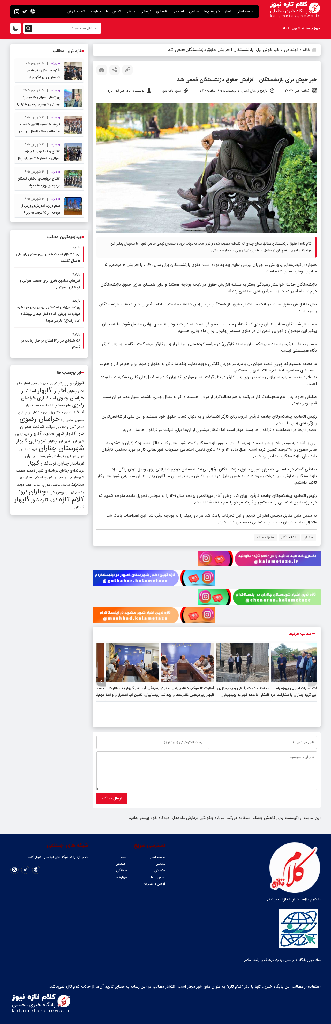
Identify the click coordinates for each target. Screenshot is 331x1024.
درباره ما (95, 11)
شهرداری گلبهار (31, 441)
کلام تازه (71, 499)
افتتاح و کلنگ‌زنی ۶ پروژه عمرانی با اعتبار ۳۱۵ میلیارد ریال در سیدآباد (38, 158)
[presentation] (312, 681)
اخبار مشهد (22, 383)
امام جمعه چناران (59, 405)
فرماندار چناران (70, 463)
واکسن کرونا (76, 492)
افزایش (308, 537)
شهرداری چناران (59, 441)
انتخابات (76, 412)
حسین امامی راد (72, 420)
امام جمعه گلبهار (36, 405)
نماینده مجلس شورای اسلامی (51, 484)
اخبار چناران (75, 391)
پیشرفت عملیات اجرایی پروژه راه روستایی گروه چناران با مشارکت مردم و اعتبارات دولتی (295, 694)
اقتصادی (161, 11)
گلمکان (79, 507)
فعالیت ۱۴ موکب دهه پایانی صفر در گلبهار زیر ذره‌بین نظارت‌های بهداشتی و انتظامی (185, 694)
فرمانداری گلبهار (47, 470)
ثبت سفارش (76, 11)
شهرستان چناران (61, 448)
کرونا (22, 492)
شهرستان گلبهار (28, 449)
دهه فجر (61, 427)
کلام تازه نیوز (44, 500)
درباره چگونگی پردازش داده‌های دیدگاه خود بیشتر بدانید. (175, 818)
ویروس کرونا (57, 492)
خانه (306, 49)
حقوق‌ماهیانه (265, 537)
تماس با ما (113, 11)
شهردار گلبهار (22, 434)
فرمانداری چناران (71, 470)
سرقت (50, 427)
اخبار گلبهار (51, 390)
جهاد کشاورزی (57, 412)
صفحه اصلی (244, 11)
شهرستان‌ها (212, 11)
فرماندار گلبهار (42, 463)
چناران (37, 491)
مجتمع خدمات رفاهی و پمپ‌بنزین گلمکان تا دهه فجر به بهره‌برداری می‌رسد (243, 694)
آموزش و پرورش (71, 383)
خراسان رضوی (40, 419)
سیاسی (194, 11)
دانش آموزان (75, 427)
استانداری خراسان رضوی (52, 401)
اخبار (228, 11)
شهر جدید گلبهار (47, 434)
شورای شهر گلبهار (74, 456)
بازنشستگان (289, 537)
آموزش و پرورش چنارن (44, 383)
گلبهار (22, 499)
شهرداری (78, 441)
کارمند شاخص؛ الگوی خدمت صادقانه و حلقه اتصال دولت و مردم (39, 131)
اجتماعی (178, 11)
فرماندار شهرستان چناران (44, 456)
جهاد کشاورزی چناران (32, 412)
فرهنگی (145, 11)
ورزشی (130, 11)
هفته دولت (24, 484)
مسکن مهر (26, 477)
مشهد (77, 484)
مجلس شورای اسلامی (48, 477)
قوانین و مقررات (155, 884)
